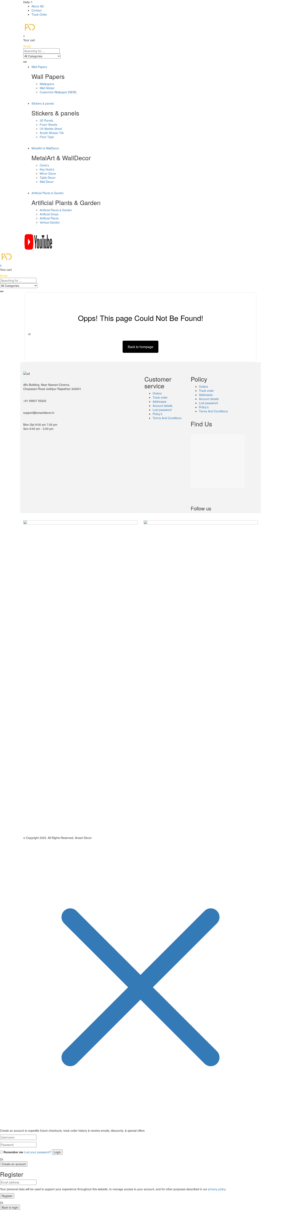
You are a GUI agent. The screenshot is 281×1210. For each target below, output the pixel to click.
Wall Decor (47, 182)
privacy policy (216, 1189)
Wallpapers (47, 84)
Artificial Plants (49, 218)
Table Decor (48, 177)
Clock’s (44, 165)
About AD (37, 6)
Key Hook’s (47, 169)
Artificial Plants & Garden (56, 210)
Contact (36, 10)
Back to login (10, 1207)
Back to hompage (140, 346)
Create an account (14, 1164)
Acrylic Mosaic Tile (52, 133)
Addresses (159, 401)
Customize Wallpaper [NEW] (58, 92)
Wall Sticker (47, 88)
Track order (160, 397)
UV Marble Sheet (51, 129)
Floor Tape (47, 137)
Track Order (39, 14)
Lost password (162, 410)
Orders (157, 393)
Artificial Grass (49, 214)
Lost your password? (37, 1152)
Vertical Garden (50, 222)
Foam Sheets (48, 124)
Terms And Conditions (167, 418)
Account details (162, 406)
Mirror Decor (48, 173)
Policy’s (157, 414)
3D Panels (46, 120)
